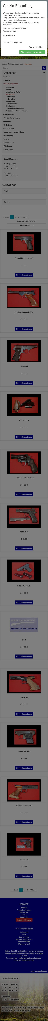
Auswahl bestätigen (36, 47)
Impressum (18, 42)
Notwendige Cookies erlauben (16, 28)
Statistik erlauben (11, 31)
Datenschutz (7, 42)
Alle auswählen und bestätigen (32, 52)
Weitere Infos (8, 35)
